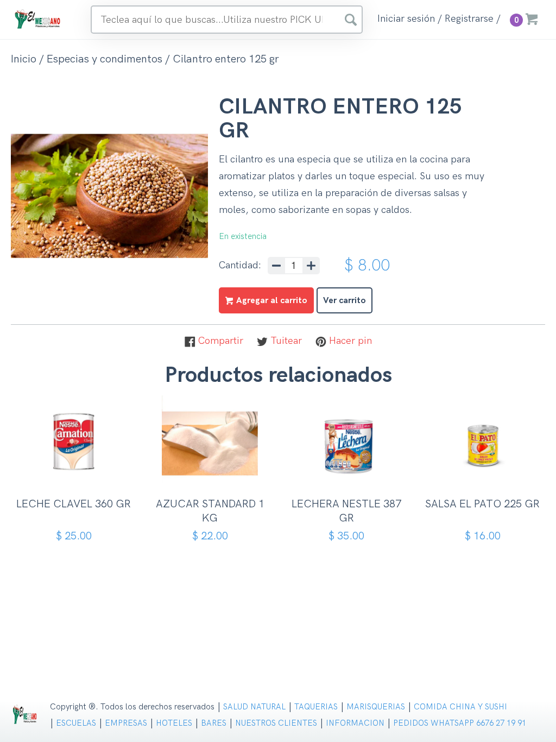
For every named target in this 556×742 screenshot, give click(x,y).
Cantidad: (240, 265)
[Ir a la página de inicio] (38, 18)
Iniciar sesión (406, 19)
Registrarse (469, 19)
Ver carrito (344, 300)
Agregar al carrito (77, 474)
